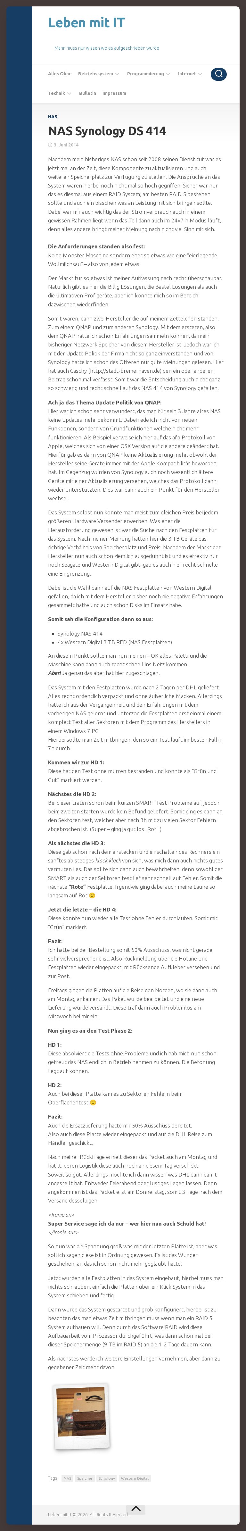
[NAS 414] (81, 1417)
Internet (187, 73)
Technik (56, 93)
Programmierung (145, 73)
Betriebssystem (95, 73)
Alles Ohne (60, 73)
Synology (107, 1478)
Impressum (114, 93)
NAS (52, 116)
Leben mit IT (86, 22)
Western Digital (135, 1478)
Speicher (85, 1478)
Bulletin (87, 93)
